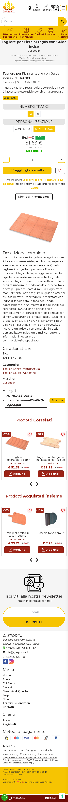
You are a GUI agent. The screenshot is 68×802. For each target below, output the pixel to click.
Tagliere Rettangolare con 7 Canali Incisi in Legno (17, 458)
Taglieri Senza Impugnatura (21, 368)
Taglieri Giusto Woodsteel (20, 372)
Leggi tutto (10, 98)
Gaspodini (9, 382)
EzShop (18, 779)
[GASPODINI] (9, 7)
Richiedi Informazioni (34, 196)
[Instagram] (11, 661)
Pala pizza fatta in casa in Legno (17, 534)
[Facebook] (5, 661)
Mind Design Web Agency (40, 782)
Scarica (57, 400)
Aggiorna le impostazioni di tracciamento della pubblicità (30, 757)
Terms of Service (20, 762)
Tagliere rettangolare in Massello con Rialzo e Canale (50, 458)
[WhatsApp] (4, 797)
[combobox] (29, 21)
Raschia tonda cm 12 (50, 533)
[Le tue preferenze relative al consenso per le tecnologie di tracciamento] (62, 796)
